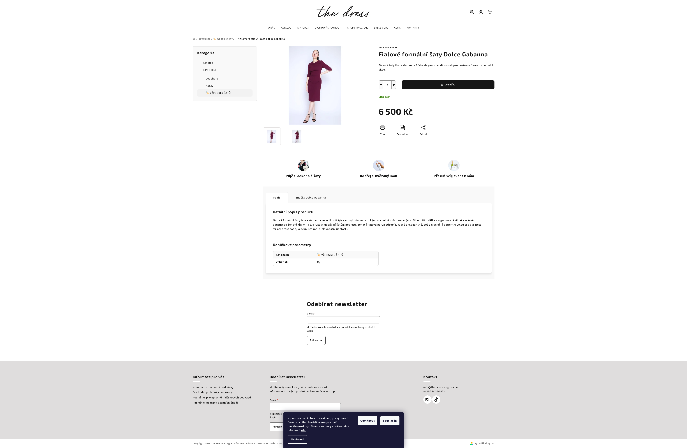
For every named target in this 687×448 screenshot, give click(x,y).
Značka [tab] (311, 198)
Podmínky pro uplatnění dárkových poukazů (222, 398)
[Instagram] (427, 399)
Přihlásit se (316, 340)
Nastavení (297, 439)
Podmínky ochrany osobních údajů (215, 403)
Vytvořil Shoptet (484, 443)
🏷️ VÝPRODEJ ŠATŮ (218, 93)
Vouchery (212, 79)
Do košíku (450, 85)
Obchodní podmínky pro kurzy (212, 392)
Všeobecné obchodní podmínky (213, 387)
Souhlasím (390, 421)
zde (303, 430)
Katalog (208, 63)
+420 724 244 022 (434, 391)
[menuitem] (271, 28)
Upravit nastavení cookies (281, 443)
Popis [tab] (277, 198)
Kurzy (209, 86)
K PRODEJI (209, 70)
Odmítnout (367, 421)
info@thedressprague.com (441, 387)
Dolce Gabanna (388, 47)
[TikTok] (436, 399)
